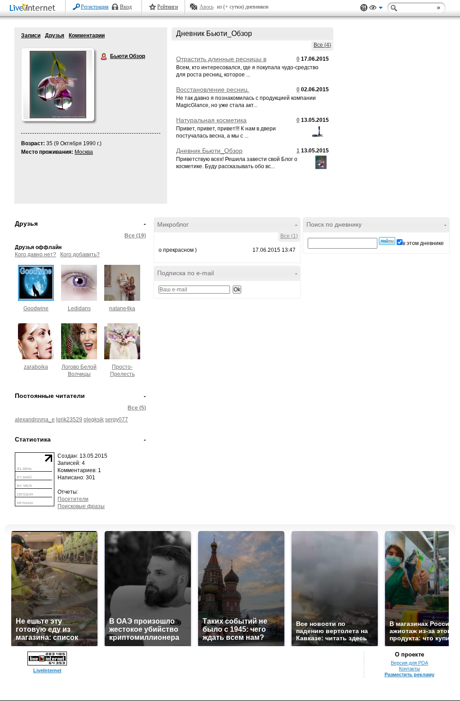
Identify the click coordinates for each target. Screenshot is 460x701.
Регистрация (95, 7)
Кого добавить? (80, 254)
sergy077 (116, 419)
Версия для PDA (409, 662)
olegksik (94, 419)
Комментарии (87, 35)
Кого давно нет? (35, 254)
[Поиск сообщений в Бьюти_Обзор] (387, 241)
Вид (376, 9)
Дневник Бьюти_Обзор (209, 150)
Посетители (73, 499)
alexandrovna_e (35, 419)
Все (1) (289, 236)
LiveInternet (34, 8)
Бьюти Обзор (104, 56)
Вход (126, 7)
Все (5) (137, 408)
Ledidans (79, 308)
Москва (84, 152)
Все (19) (135, 235)
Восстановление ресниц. (212, 89)
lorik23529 (69, 419)
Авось (206, 7)
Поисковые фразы (81, 506)
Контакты (409, 668)
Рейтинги (167, 7)
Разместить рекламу (409, 674)
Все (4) (322, 45)
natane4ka (122, 308)
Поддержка (363, 8)
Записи (30, 35)
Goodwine (36, 308)
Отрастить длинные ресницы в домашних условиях (221, 62)
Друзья (54, 35)
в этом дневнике (423, 243)
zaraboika (36, 367)
